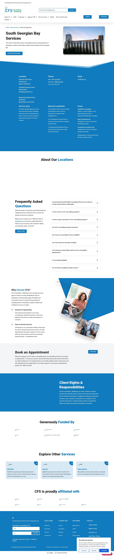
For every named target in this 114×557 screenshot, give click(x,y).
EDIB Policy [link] (57, 547)
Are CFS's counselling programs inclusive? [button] (65, 227)
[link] (53, 3)
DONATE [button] (87, 16)
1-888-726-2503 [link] (58, 82)
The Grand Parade (61, 17)
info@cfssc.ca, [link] (19, 221)
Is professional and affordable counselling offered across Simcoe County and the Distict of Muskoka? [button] (72, 203)
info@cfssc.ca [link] (82, 79)
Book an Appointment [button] (14, 53)
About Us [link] (47, 525)
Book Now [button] (104, 16)
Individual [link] (61, 528)
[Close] (109, 539)
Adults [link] (74, 532)
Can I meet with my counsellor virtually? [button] (64, 242)
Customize (84, 550)
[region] (94, 546)
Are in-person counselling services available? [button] (66, 235)
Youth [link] (74, 528)
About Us (7, 17)
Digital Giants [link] (32, 547)
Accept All (104, 550)
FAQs (15, 17)
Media (52, 17)
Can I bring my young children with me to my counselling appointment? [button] (69, 251)
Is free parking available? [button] (59, 260)
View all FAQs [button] (21, 231)
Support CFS (31, 17)
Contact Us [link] (48, 535)
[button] (35, 533)
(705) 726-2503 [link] (56, 79)
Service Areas (42, 17)
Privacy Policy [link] (49, 547)
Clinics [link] (61, 525)
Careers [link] (47, 532)
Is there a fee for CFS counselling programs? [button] (66, 212)
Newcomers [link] (76, 525)
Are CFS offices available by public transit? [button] (65, 268)
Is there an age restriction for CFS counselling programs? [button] (69, 219)
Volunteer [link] (47, 528)
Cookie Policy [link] (64, 547)
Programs (21, 17)
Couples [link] (61, 532)
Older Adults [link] (76, 535)
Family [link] (60, 535)
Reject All (94, 550)
